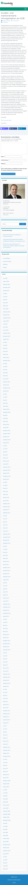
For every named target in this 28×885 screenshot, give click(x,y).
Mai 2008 (5, 829)
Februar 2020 (6, 424)
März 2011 (5, 738)
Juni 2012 (5, 692)
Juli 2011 (5, 726)
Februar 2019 (6, 461)
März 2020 (5, 421)
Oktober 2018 (6, 473)
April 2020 (5, 418)
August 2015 (6, 579)
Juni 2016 (5, 549)
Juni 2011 (5, 729)
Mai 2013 (5, 659)
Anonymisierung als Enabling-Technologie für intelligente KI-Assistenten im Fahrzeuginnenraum (14, 240)
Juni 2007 (5, 859)
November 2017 (6, 506)
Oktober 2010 (6, 753)
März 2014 (5, 631)
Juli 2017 (5, 515)
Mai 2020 (5, 415)
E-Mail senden (5, 214)
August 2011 (6, 722)
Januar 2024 (5, 330)
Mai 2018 (5, 488)
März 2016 (5, 558)
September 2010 (6, 756)
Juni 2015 (5, 585)
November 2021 (6, 381)
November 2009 (6, 780)
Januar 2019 (5, 464)
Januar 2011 (5, 744)
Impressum (14, 877)
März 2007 (5, 869)
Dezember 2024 (6, 311)
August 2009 (6, 786)
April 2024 (5, 327)
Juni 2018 (5, 485)
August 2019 (6, 442)
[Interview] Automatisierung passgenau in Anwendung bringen (12, 235)
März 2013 (5, 665)
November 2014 (6, 607)
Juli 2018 (5, 482)
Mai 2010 (5, 765)
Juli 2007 (5, 856)
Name (3, 156)
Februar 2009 (6, 805)
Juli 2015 (5, 582)
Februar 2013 (6, 668)
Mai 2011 (5, 732)
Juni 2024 (5, 324)
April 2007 (5, 866)
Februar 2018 (6, 497)
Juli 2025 (5, 293)
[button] (4, 128)
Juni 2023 (5, 345)
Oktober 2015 (6, 573)
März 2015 (5, 595)
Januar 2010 (5, 777)
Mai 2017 (5, 522)
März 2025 (5, 305)
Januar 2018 (5, 500)
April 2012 (5, 698)
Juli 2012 (5, 689)
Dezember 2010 (6, 747)
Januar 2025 (5, 308)
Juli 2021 (5, 394)
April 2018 (5, 491)
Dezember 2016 (6, 534)
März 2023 (5, 354)
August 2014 (6, 616)
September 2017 (6, 512)
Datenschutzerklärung (14, 879)
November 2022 (6, 360)
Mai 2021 (5, 400)
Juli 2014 (5, 619)
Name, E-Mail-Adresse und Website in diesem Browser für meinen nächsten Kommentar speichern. (14, 169)
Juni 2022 (5, 366)
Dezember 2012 (6, 674)
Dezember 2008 (6, 811)
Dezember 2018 (6, 467)
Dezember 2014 (6, 604)
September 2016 (6, 543)
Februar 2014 (6, 634)
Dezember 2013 (6, 640)
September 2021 (6, 388)
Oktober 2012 (6, 680)
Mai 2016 (5, 552)
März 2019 (5, 458)
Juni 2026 (5, 278)
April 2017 (5, 525)
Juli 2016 (5, 546)
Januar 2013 (5, 671)
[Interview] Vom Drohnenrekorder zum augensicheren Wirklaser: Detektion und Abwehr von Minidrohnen (13, 245)
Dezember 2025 (6, 284)
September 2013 (6, 649)
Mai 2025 (5, 299)
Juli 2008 (5, 823)
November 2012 (6, 677)
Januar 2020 (5, 427)
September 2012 (6, 683)
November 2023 (6, 336)
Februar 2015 (6, 598)
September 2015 (6, 576)
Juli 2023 (5, 342)
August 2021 (6, 391)
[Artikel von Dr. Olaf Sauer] (14, 191)
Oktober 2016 (6, 540)
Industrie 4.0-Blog (6, 20)
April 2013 (5, 662)
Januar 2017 (5, 531)
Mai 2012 (5, 695)
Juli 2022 (5, 363)
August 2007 (6, 853)
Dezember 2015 (6, 567)
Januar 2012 (5, 707)
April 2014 (5, 628)
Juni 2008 (5, 826)
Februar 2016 (6, 561)
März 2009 (5, 802)
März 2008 (5, 835)
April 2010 (5, 768)
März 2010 (5, 771)
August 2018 (6, 479)
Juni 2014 (5, 622)
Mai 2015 (5, 589)
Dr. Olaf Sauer (5, 22)
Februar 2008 (6, 838)
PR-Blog (4, 267)
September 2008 (6, 820)
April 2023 (5, 351)
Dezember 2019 (6, 430)
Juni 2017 (5, 518)
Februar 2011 (6, 741)
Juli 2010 (5, 759)
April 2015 (5, 592)
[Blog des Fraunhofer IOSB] (14, 3)
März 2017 (5, 528)
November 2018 (6, 470)
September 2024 (6, 318)
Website (3, 163)
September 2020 (6, 412)
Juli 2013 (5, 652)
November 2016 (6, 537)
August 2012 (6, 686)
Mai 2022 (5, 369)
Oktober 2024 (6, 314)
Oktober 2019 (6, 436)
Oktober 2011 (6, 716)
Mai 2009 (5, 796)
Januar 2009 (5, 808)
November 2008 (6, 814)
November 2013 (6, 643)
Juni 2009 (5, 793)
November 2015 (6, 570)
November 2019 (6, 433)
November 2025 (6, 287)
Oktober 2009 (6, 783)
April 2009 (5, 799)
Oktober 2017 (6, 509)
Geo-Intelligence (6, 258)
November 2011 (6, 713)
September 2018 (6, 476)
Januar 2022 (5, 378)
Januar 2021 (5, 406)
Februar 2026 (6, 281)
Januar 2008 (5, 841)
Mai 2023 (5, 348)
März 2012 (5, 701)
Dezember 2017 (6, 503)
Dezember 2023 (6, 333)
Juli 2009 (5, 789)
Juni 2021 (5, 397)
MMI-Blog (5, 264)
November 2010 (6, 750)
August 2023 (6, 339)
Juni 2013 (5, 655)
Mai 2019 (5, 451)
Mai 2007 (5, 863)
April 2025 (5, 302)
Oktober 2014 (6, 610)
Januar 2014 (5, 637)
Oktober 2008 (6, 817)
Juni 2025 (5, 296)
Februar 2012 (6, 704)
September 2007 (6, 850)
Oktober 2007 (6, 847)
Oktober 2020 (6, 409)
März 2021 (5, 403)
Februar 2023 (6, 357)
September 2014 (6, 613)
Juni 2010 (5, 762)
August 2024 (6, 321)
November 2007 (6, 844)
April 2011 (5, 735)
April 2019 (5, 455)
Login (13, 882)
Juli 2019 (5, 445)
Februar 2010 (6, 774)
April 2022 (5, 372)
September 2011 (6, 719)
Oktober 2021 (6, 385)
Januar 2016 (5, 564)
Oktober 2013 (6, 646)
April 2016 (5, 555)
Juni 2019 (5, 448)
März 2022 (5, 375)
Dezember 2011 (6, 710)
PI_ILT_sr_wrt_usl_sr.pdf (6, 120)
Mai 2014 (5, 625)
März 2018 (5, 494)
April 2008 (5, 832)
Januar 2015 (5, 601)
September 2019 (6, 439)
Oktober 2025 (6, 290)
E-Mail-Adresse (5, 160)
